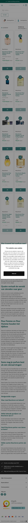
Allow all (14, 274)
